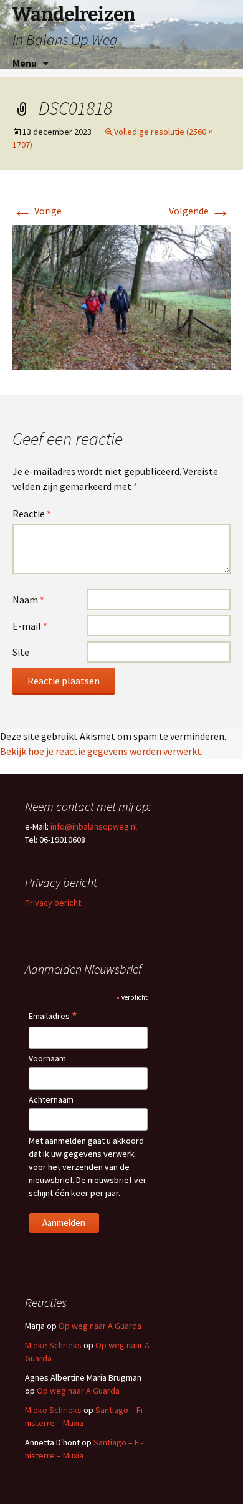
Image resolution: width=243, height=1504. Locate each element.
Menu (24, 63)
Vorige (37, 210)
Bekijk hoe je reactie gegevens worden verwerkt (100, 751)
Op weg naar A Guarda (100, 1325)
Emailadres (53, 1017)
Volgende (200, 210)
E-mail (29, 626)
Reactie (31, 513)
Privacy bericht (53, 902)
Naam (28, 599)
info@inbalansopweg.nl (93, 826)
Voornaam (47, 1058)
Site (20, 652)
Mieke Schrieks (53, 1345)
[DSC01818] (121, 296)
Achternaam (51, 1099)
